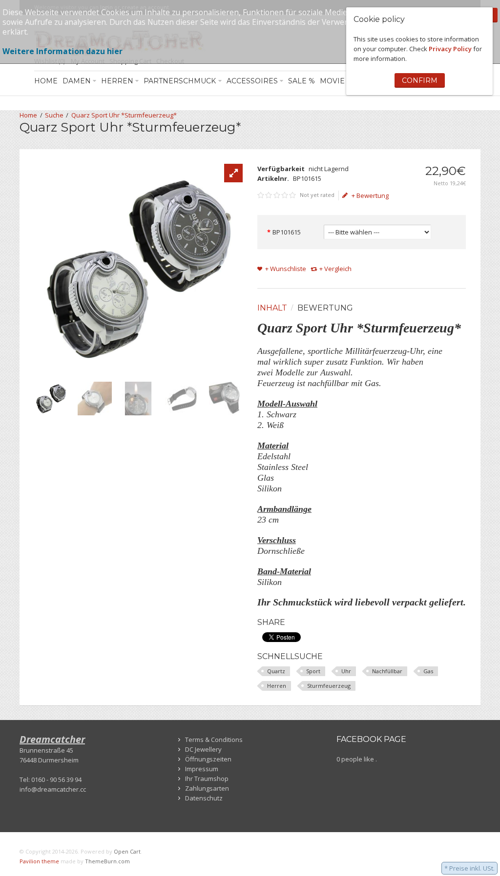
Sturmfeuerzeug (329, 685)
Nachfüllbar (387, 671)
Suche (54, 115)
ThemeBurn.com (107, 861)
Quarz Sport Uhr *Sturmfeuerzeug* (124, 115)
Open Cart (127, 851)
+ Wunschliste (285, 268)
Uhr (346, 671)
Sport (313, 671)
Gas (428, 671)
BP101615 (286, 232)
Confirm (420, 80)
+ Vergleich (335, 268)
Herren (276, 685)
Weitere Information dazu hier (62, 51)
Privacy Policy (450, 48)
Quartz (276, 671)
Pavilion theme (39, 861)
